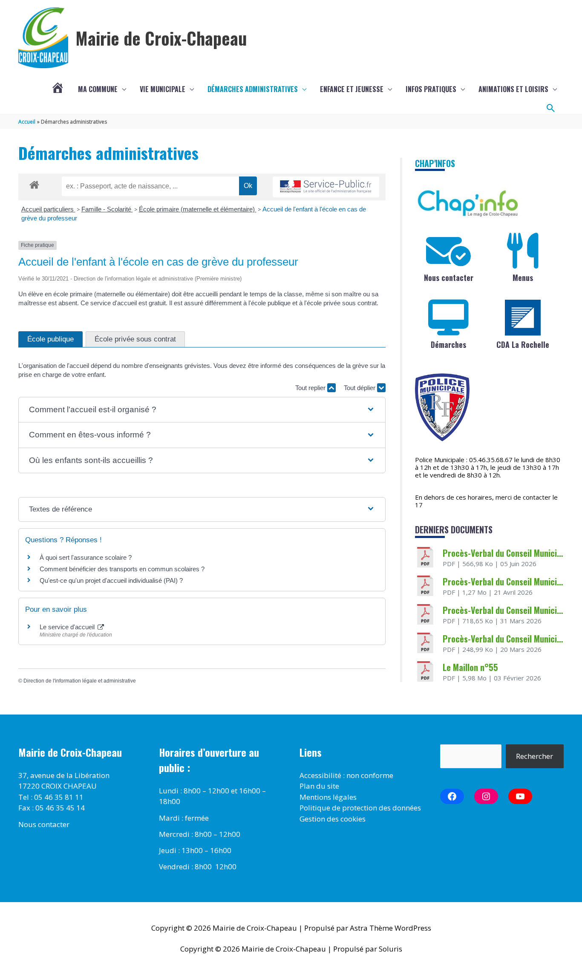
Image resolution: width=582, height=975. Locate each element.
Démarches (448, 344)
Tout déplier (360, 387)
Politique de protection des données (360, 808)
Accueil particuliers (48, 209)
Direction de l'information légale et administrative (79, 681)
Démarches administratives (252, 89)
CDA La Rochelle (522, 344)
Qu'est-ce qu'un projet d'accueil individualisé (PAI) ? (111, 580)
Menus (523, 277)
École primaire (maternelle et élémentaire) (197, 209)
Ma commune (98, 89)
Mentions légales (328, 797)
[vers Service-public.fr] (326, 186)
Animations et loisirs (513, 89)
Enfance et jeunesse (351, 89)
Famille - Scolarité (107, 209)
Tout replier (311, 387)
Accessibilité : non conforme (346, 775)
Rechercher (534, 756)
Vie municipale (162, 89)
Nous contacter (448, 277)
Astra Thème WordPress (390, 928)
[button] (550, 108)
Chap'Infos (435, 163)
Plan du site (319, 786)
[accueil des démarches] (34, 183)
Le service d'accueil (68, 627)
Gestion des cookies (333, 819)
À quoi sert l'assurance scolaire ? (86, 557)
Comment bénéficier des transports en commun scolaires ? (122, 569)
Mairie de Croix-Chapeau (161, 38)
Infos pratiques (431, 89)
